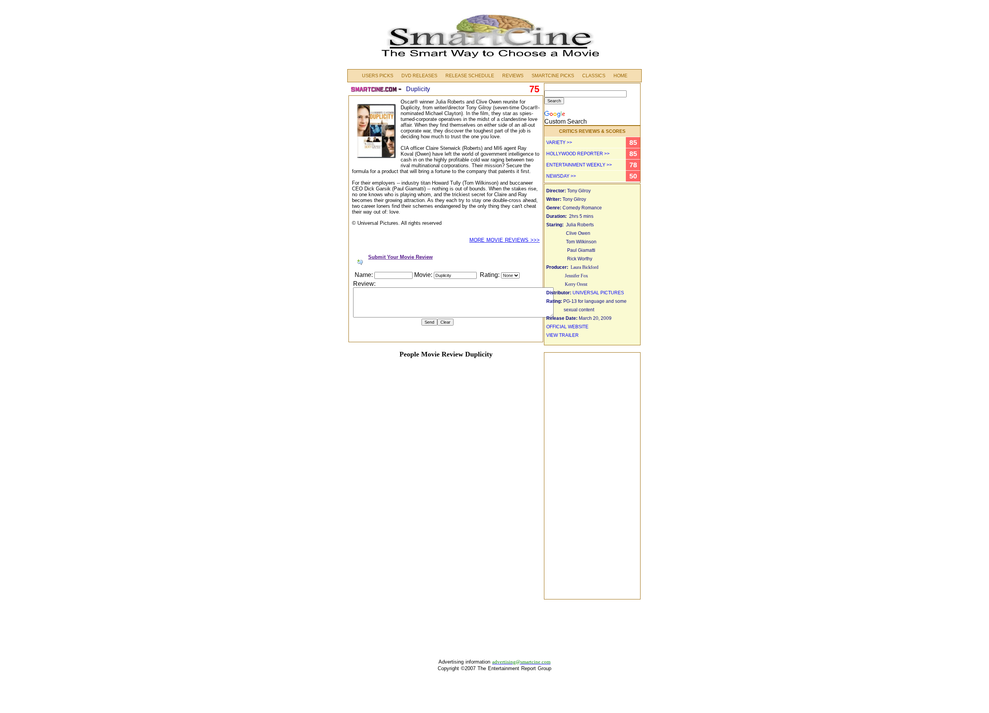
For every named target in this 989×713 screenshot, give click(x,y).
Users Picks (377, 75)
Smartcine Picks (553, 75)
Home (620, 75)
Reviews (512, 75)
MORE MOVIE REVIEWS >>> (504, 240)
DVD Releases (419, 75)
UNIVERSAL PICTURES (598, 292)
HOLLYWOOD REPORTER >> (578, 153)
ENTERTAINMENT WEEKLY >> (579, 165)
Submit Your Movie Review (400, 257)
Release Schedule (469, 75)
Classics (593, 75)
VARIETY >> (559, 142)
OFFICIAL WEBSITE (567, 326)
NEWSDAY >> (561, 176)
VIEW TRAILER (562, 335)
